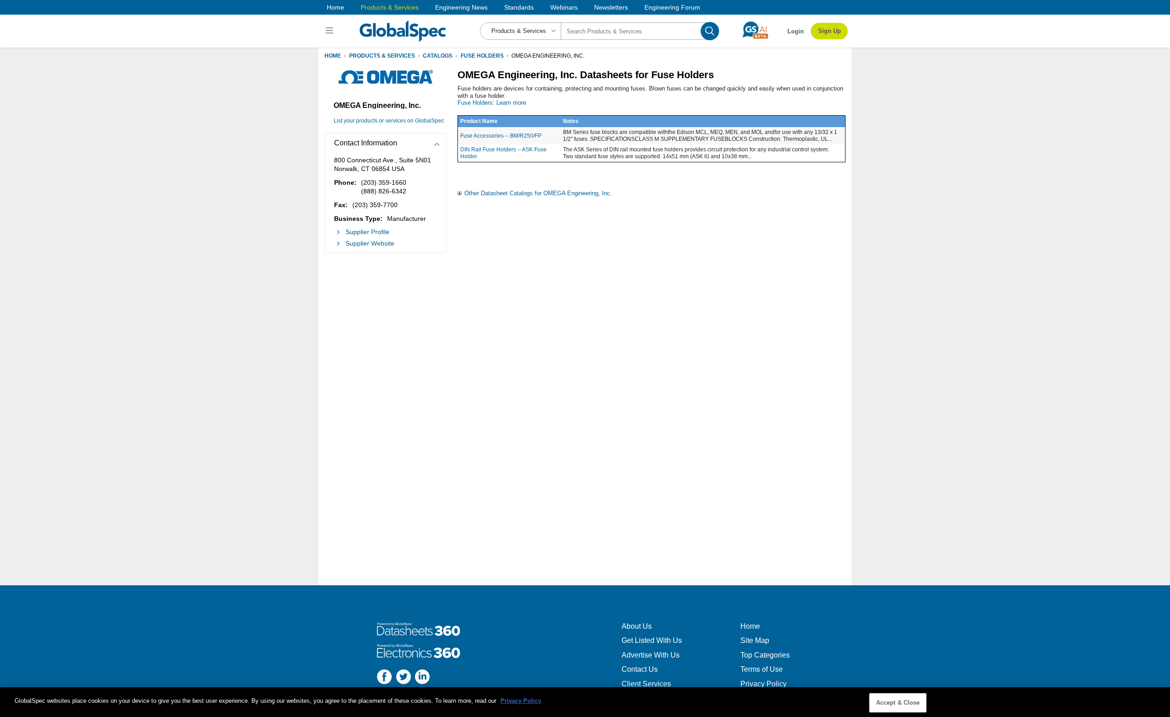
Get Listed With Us (652, 640)
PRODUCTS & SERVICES (382, 56)
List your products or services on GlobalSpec (389, 121)
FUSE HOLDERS (482, 56)
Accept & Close (898, 702)
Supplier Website (370, 243)
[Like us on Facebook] (384, 677)
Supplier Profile (367, 231)
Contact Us (640, 669)
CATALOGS (437, 56)
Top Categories (765, 655)
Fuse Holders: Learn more (491, 102)
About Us (637, 626)
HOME (332, 56)
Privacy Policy (763, 684)
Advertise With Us (651, 655)
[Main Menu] (330, 31)
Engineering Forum (672, 7)
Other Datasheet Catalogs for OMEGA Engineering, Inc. (538, 193)
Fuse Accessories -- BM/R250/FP (501, 136)
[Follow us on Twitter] (403, 677)
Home (335, 7)
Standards (519, 7)
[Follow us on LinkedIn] (422, 677)
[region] (585, 702)
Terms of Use (761, 669)
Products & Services (390, 7)
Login (795, 31)
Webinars (564, 7)
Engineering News (461, 7)
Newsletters (611, 7)
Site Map (754, 640)
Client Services (646, 684)
